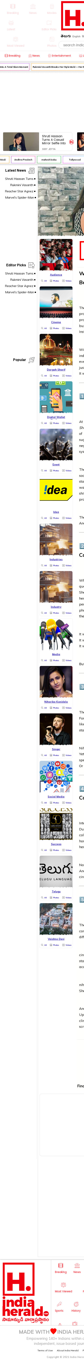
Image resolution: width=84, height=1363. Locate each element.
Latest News (15, 171)
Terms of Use (45, 1350)
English (76, 36)
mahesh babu (46, 159)
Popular (19, 360)
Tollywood (72, 159)
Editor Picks (16, 266)
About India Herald (68, 1350)
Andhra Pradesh (21, 159)
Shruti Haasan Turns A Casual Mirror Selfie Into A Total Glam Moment (54, 139)
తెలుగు (66, 37)
